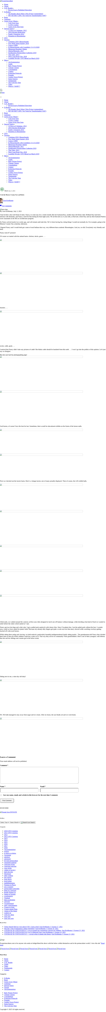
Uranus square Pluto (10, 909)
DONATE (13, 812)
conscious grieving (10, 866)
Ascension (7, 855)
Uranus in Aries (9, 907)
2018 (5, 848)
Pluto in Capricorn (10, 890)
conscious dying (9, 864)
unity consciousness (10, 905)
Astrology (7, 984)
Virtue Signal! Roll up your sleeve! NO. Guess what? (21, 927)
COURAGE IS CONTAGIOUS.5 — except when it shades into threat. (27, 934)
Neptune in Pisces (10, 885)
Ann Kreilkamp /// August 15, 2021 (73, 930)
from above (8, 879)
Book (6, 980)
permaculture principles (11, 889)
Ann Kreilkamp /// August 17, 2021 (51, 927)
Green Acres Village (10, 982)
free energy (7, 877)
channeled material (10, 862)
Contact (6, 970)
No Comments (7, 206)
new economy (8, 887)
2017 (5, 846)
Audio (6, 964)
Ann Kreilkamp (8, 200)
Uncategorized (9, 903)
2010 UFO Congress (11, 831)
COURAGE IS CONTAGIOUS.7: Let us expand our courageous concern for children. (32, 930)
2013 (5, 838)
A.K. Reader (8, 962)
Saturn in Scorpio (10, 894)
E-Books (7, 978)
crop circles (8, 868)
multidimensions (9, 883)
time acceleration (9, 900)
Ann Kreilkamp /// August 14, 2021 (54, 932)
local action (8, 881)
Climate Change (9, 995)
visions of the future (10, 911)
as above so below (10, 853)
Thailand (7, 898)
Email (43, 786)
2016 (5, 844)
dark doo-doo (8, 872)
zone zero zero (9, 918)
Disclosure (7, 874)
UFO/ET (7, 902)
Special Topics (9, 985)
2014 (5, 840)
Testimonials (8, 968)
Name (2, 786)
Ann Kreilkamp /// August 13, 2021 (63, 934)
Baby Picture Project (11, 993)
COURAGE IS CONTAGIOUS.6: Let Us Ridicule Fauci (23, 932)
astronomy (7, 859)
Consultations (8, 996)
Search (32, 822)
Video (6, 966)
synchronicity (8, 896)
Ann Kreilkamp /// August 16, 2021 (46, 928)
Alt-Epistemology (10, 849)
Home (6, 959)
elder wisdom (8, 876)
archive (6, 851)
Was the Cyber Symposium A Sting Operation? (19, 928)
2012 (5, 835)
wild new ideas (9, 915)
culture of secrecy (10, 870)
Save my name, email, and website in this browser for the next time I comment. (30, 795)
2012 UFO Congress (11, 836)
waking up (7, 913)
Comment (4, 765)
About (6, 961)
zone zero (7, 916)
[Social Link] (4, 949)
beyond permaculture (11, 861)
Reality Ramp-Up (10, 892)
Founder (7, 1000)
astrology (7, 857)
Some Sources (8, 1004)
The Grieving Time (10, 1006)
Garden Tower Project (11, 1002)
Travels (6, 987)
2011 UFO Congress (11, 833)
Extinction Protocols (10, 998)
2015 (5, 842)
